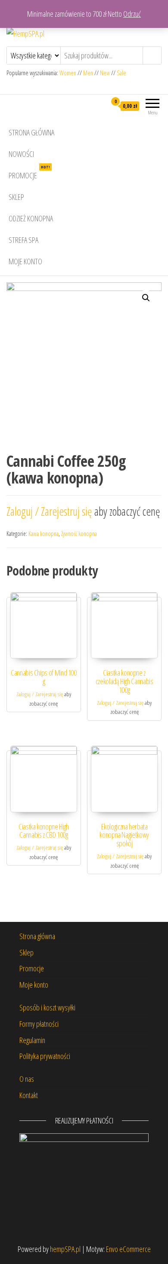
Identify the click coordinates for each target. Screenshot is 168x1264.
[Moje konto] (99, 105)
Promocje (29, 173)
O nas (26, 1079)
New (105, 73)
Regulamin (32, 1040)
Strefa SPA (23, 240)
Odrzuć (132, 14)
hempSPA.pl (65, 1249)
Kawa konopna (43, 533)
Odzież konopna (31, 218)
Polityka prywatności (44, 1056)
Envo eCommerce (128, 1249)
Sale (121, 73)
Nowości (21, 154)
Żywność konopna (79, 533)
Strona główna (31, 132)
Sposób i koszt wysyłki (47, 1007)
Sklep (16, 197)
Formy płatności (39, 1024)
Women (68, 73)
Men (88, 73)
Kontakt (28, 1095)
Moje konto (25, 261)
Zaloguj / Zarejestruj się (50, 511)
